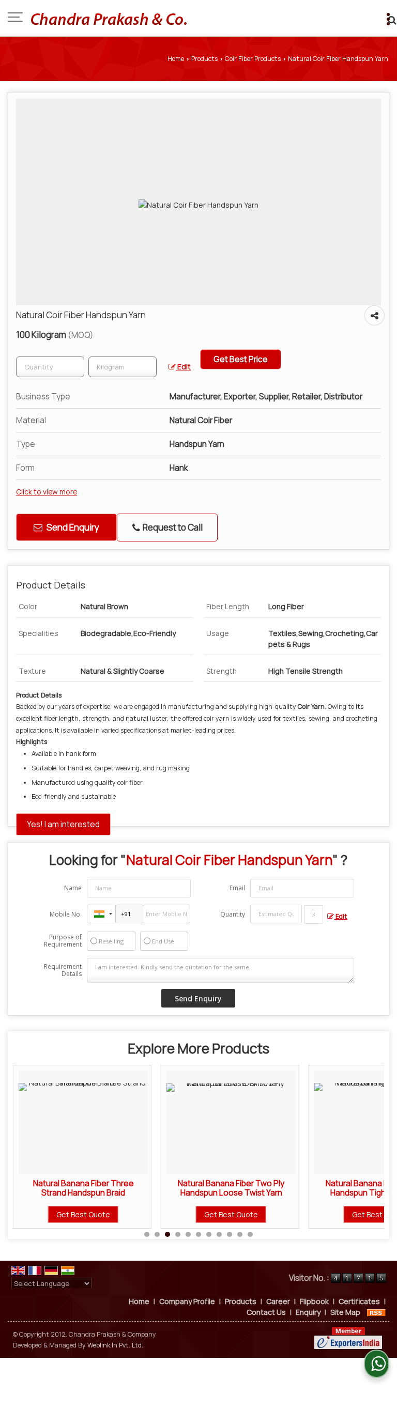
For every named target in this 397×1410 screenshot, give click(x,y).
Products (204, 58)
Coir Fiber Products (253, 58)
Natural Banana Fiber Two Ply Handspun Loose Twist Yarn (226, 1188)
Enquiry (308, 1312)
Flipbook (314, 1301)
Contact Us (266, 1312)
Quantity (232, 914)
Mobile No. (66, 914)
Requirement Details (63, 970)
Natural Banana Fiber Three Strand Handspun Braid (78, 1188)
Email (237, 888)
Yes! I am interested (63, 824)
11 (250, 1234)
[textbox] (122, 367)
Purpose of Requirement (63, 941)
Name (73, 888)
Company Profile (187, 1301)
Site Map (345, 1312)
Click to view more (46, 492)
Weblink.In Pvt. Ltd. (115, 1345)
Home (175, 58)
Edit (183, 366)
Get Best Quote (78, 1214)
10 (239, 1234)
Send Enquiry (72, 527)
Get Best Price (240, 359)
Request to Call (172, 527)
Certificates (359, 1301)
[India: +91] (101, 914)
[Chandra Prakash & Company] (109, 18)
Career (278, 1301)
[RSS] (376, 1312)
